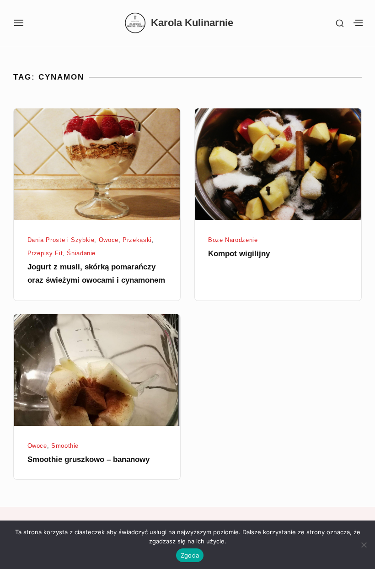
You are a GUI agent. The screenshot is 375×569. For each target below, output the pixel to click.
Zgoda (190, 555)
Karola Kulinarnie (192, 23)
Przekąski (137, 240)
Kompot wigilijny (239, 253)
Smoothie (65, 446)
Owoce (108, 240)
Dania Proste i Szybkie (61, 240)
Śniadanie (81, 253)
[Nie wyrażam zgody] (363, 544)
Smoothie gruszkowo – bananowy (88, 459)
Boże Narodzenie (233, 240)
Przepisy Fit (45, 253)
